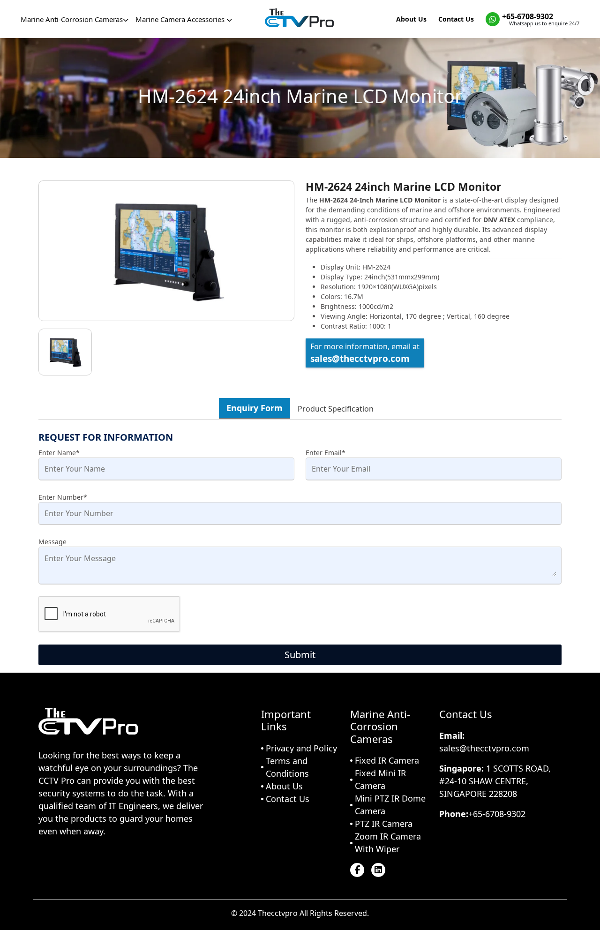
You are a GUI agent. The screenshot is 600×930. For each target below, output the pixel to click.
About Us (411, 19)
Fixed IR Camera (387, 760)
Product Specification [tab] (336, 409)
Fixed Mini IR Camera (380, 779)
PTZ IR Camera (383, 823)
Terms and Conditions (287, 767)
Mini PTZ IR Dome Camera (390, 805)
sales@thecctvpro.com (360, 358)
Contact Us (456, 19)
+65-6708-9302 (527, 16)
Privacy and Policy (301, 748)
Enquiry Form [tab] (254, 407)
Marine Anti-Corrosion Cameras (72, 19)
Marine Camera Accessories (180, 19)
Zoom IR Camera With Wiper (388, 843)
